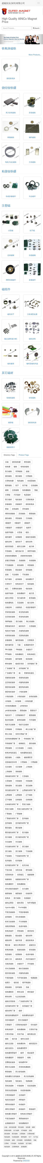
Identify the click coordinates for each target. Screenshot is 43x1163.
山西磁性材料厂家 (28, 790)
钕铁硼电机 (9, 602)
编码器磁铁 (19, 640)
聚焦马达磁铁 (10, 1067)
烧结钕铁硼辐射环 (12, 1015)
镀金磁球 (30, 1053)
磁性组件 (22, 626)
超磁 (27, 471)
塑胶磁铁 (32, 513)
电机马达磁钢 (10, 724)
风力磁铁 (8, 471)
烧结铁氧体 (30, 504)
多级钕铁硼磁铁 (11, 555)
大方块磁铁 (19, 748)
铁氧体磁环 (9, 931)
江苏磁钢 (8, 781)
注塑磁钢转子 (20, 715)
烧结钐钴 (30, 931)
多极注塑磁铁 (10, 560)
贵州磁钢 (8, 823)
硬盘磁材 (18, 570)
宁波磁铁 (8, 856)
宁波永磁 (8, 870)
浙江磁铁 (8, 851)
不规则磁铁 (9, 978)
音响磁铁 (29, 570)
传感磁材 (27, 898)
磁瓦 (6, 588)
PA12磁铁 (8, 649)
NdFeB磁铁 (31, 902)
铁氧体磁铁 (9, 48)
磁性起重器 (9, 902)
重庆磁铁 (8, 827)
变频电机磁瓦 (29, 673)
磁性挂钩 (8, 541)
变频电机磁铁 (24, 677)
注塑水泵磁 (9, 1034)
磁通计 (7, 982)
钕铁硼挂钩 (21, 1043)
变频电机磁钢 (10, 677)
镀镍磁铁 (8, 987)
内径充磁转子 (31, 959)
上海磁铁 (29, 766)
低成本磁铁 (23, 926)
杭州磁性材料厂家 (12, 865)
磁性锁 (16, 982)
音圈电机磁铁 (17, 588)
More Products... (35, 54)
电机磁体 (29, 588)
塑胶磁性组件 (10, 626)
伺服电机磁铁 (24, 973)
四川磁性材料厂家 (22, 837)
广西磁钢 (18, 813)
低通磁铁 (18, 954)
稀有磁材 (30, 992)
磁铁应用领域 (10, 1001)
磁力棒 (31, 546)
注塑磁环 (8, 1024)
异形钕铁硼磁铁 (24, 1067)
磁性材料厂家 (10, 1010)
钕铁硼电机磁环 (28, 1015)
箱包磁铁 (20, 565)
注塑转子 (8, 584)
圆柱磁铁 (8, 518)
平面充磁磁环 (10, 1118)
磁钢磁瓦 (22, 743)
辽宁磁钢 (8, 799)
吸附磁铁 (8, 485)
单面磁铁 (30, 565)
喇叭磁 (7, 945)
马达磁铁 (15, 574)
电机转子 (8, 715)
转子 (17, 485)
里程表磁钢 (9, 1085)
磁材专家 (18, 940)
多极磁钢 (8, 640)
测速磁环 (32, 1109)
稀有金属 (20, 992)
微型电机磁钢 (10, 687)
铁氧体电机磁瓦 (11, 752)
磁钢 (6, 490)
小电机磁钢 (23, 691)
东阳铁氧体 (9, 874)
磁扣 (27, 532)
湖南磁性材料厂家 (12, 776)
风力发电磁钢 (29, 1076)
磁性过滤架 (9, 1043)
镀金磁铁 (18, 935)
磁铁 (15, 466)
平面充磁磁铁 (10, 912)
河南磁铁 (18, 781)
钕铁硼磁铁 (26, 490)
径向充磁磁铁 (10, 968)
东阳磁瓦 (20, 874)
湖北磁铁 (18, 785)
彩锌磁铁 (18, 987)
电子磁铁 (8, 579)
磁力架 (14, 1038)
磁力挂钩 (30, 602)
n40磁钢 (18, 701)
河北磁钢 (8, 842)
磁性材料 (29, 935)
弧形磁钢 (29, 659)
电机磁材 (18, 499)
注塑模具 (30, 640)
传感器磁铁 (31, 480)
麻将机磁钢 (21, 720)
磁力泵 (31, 593)
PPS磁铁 (8, 654)
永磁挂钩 (8, 607)
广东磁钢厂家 (10, 668)
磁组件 (6, 289)
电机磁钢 (8, 1081)
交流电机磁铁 (10, 616)
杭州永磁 (25, 865)
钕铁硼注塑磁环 (11, 1113)
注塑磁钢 (32, 626)
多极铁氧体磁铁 (26, 555)
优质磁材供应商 (11, 762)
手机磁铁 (25, 574)
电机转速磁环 (10, 1099)
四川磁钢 (8, 837)
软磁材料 (29, 893)
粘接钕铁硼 (9, 171)
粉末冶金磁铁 (10, 921)
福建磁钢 (30, 874)
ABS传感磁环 (10, 1104)
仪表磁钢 (34, 485)
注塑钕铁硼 (9, 480)
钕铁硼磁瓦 (19, 654)
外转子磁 (20, 1034)
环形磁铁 (8, 551)
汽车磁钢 (32, 720)
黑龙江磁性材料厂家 (24, 809)
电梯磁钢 (29, 1081)
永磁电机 (18, 607)
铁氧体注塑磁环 (26, 1113)
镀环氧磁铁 (26, 982)
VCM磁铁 (18, 471)
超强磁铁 (18, 579)
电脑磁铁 (34, 978)
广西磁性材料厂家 (12, 818)
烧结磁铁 (8, 476)
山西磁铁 (18, 795)
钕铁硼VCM (23, 1062)
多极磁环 (18, 504)
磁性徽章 (8, 537)
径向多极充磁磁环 (12, 888)
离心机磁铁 (30, 621)
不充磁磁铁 (9, 565)
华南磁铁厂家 (29, 738)
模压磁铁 (18, 476)
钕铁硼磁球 (9, 1057)
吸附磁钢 (32, 715)
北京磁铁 (8, 766)
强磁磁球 (20, 1057)
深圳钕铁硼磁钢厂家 (12, 738)
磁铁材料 (8, 940)
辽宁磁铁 (29, 795)
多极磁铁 (8, 504)
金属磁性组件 (29, 645)
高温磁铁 (20, 602)
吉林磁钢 (29, 799)
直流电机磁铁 (24, 612)
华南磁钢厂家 (10, 743)
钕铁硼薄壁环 (22, 1048)
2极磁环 (27, 523)
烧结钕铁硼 (9, 87)
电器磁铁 (8, 954)
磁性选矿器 (19, 551)
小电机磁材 (21, 696)
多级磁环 (22, 1109)
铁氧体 (7, 898)
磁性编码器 (9, 645)
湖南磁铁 (18, 771)
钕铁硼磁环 (21, 593)
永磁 (6, 462)
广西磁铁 (8, 813)
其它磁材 (7, 372)
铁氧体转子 (19, 584)
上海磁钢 (8, 771)
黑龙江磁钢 (9, 809)
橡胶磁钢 (8, 893)
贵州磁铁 (25, 818)
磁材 (20, 1010)
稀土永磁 (8, 734)
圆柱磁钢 (32, 743)
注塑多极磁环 (10, 1095)
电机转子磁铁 (10, 630)
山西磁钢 (8, 795)
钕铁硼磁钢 (21, 1029)
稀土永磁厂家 (31, 729)
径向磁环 (34, 1024)
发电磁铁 (15, 509)
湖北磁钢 (29, 785)
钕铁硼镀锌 (9, 884)
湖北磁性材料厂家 (12, 790)
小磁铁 (17, 757)
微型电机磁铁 (24, 687)
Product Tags (24, 455)
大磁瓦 (29, 748)
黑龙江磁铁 (26, 804)
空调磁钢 (8, 729)
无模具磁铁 (9, 963)
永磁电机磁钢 (24, 630)
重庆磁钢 (18, 827)
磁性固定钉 (33, 1043)
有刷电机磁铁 (10, 635)
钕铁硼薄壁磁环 (11, 1053)
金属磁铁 (18, 537)
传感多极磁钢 (25, 1090)
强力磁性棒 (21, 598)
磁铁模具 (18, 959)
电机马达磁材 (24, 724)
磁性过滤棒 (21, 546)
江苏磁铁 (25, 776)
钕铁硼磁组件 (24, 1123)
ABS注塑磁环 (10, 1109)
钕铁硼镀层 (9, 992)
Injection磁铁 (10, 907)
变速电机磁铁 (10, 612)
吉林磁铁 (18, 799)
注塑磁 (6, 205)
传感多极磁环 (31, 607)
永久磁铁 (25, 888)
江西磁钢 (34, 762)
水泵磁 (19, 532)
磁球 (22, 1053)
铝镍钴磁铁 (21, 949)
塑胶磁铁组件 (24, 1118)
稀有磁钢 (8, 663)
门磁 (18, 645)
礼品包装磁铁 (20, 996)
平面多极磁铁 (24, 912)
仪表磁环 (22, 1095)
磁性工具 (8, 959)
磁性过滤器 (25, 1038)
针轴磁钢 (20, 1085)
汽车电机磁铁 (22, 978)
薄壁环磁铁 (31, 551)
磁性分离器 (9, 598)
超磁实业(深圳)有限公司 (13, 3)
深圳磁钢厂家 (24, 668)
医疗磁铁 (19, 621)
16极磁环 (8, 527)
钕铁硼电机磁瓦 (26, 752)
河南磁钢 (29, 781)
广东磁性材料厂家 (25, 1001)
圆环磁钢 (18, 659)
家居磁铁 (32, 598)
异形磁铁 (22, 513)
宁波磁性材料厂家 (22, 856)
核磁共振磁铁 (31, 537)
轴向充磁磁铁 (24, 968)
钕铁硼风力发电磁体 (12, 1076)
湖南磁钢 (8, 785)
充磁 (27, 987)
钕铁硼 (7, 466)
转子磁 (24, 485)
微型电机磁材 (10, 691)
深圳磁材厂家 (27, 1006)
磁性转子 (18, 541)
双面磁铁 (8, 570)
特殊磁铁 (8, 659)
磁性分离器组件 (19, 945)
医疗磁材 (8, 499)
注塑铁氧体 (30, 499)
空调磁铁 (18, 729)
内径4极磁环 (9, 1020)
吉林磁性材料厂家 (12, 804)
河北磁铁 (18, 842)
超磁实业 (32, 945)
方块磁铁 (29, 518)
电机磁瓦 (18, 1081)
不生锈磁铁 (23, 921)
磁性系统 (20, 902)
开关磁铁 (30, 963)
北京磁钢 (18, 766)
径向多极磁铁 (20, 917)
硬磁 (6, 509)
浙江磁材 (25, 846)
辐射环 (28, 527)
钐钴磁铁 (32, 949)
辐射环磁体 (9, 593)
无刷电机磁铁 (24, 635)
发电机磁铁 (33, 696)
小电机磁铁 (9, 696)
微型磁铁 (8, 757)
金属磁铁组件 (10, 1123)
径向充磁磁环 (23, 1020)
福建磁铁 (8, 879)
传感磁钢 (32, 560)
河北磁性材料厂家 (12, 846)
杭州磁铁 (8, 860)
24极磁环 (19, 527)
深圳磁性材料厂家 (12, 1006)
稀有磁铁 (27, 462)
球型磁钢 (8, 748)
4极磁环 (8, 523)
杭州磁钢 (18, 860)
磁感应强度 (19, 663)
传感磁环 (22, 1104)
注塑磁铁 (29, 476)
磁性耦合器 (31, 1034)
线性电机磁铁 (10, 973)
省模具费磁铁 (10, 926)
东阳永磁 (18, 870)
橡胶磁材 (18, 893)
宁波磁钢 (29, 851)
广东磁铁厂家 (10, 673)
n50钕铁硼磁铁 (10, 706)
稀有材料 (8, 996)
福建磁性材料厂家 (22, 879)
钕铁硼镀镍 (21, 884)
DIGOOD (26, 1160)
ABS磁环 (22, 1099)
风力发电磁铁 (20, 1071)
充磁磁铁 (22, 560)
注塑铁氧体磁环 (21, 1024)
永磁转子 (29, 649)
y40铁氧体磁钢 (10, 710)
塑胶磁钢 (23, 710)
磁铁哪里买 (28, 757)
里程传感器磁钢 (11, 1090)
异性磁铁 (25, 509)
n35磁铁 (8, 701)
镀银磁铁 (8, 935)
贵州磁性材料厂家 (22, 823)
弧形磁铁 (30, 584)
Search (36, 28)
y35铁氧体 (24, 706)
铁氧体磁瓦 (31, 654)
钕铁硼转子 (30, 579)
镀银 (29, 1057)
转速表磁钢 (31, 1085)
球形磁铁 (18, 518)
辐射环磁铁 (9, 532)
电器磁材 (27, 494)
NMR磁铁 (8, 621)
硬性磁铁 (29, 870)
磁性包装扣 (9, 1048)
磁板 (6, 1038)
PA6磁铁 (19, 649)
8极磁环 (18, 523)
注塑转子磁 (33, 1029)
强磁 (36, 490)
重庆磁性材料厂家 (12, 832)
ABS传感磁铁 (10, 513)
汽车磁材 (17, 494)
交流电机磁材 (10, 682)
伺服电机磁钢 (24, 682)
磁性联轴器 (9, 546)
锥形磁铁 (8, 1071)
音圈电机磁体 (10, 1062)
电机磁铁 (20, 480)
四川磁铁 (25, 832)
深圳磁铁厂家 (32, 663)
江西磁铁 (23, 762)
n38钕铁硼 (29, 701)
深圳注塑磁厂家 (21, 734)
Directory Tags (9, 455)
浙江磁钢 (18, 851)
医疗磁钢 (17, 898)
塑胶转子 (33, 710)
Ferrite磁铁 (22, 907)
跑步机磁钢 (9, 720)
